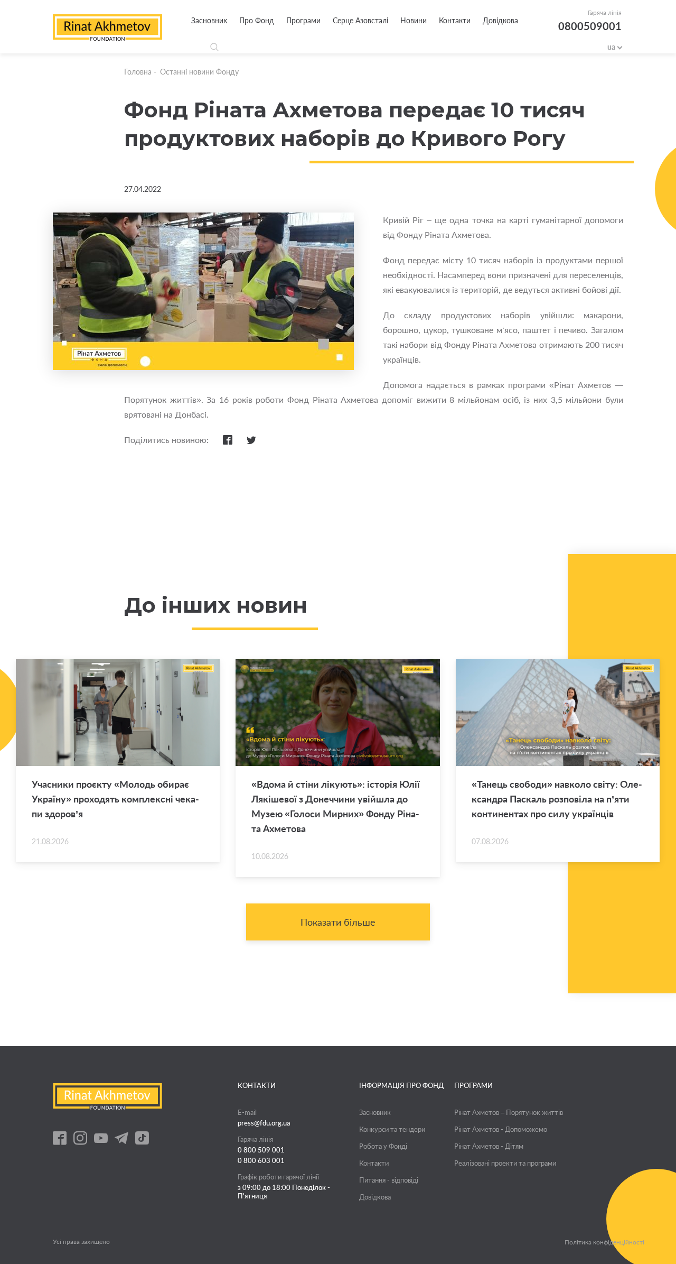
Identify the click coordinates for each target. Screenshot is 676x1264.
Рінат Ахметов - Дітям (488, 1146)
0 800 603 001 (261, 1160)
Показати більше (338, 922)
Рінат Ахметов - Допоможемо (500, 1129)
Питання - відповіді (388, 1180)
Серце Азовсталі (360, 20)
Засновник (209, 20)
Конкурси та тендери (392, 1129)
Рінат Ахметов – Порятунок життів (508, 1112)
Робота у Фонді (383, 1146)
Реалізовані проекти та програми (505, 1163)
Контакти (455, 20)
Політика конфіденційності (604, 1242)
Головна (138, 71)
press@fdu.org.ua (264, 1123)
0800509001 (590, 26)
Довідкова (500, 20)
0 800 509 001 (261, 1150)
